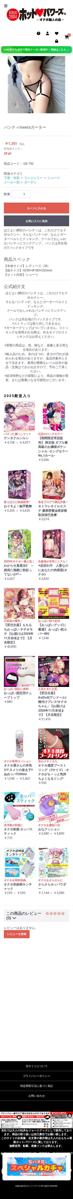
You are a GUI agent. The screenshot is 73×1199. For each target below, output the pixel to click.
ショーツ (53, 178)
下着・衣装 (11, 178)
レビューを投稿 (16, 933)
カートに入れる (36, 208)
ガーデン (30, 182)
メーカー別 (11, 182)
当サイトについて (36, 1066)
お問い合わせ (36, 1095)
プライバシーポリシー (36, 1076)
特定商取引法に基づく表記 (36, 1085)
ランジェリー (33, 178)
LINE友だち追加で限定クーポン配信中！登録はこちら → (36, 49)
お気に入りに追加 (36, 221)
